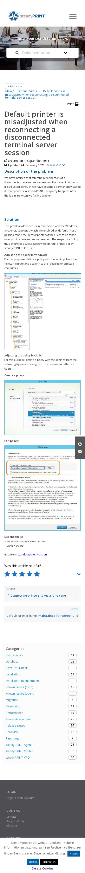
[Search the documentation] (17, 53)
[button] (73, 104)
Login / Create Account (20, 798)
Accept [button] (74, 853)
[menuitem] (71, 16)
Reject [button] (33, 862)
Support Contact (16, 821)
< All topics (14, 86)
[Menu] (71, 16)
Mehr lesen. (49, 861)
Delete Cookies (42, 868)
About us (12, 825)
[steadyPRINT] (27, 16)
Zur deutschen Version (32, 554)
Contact (11, 816)
